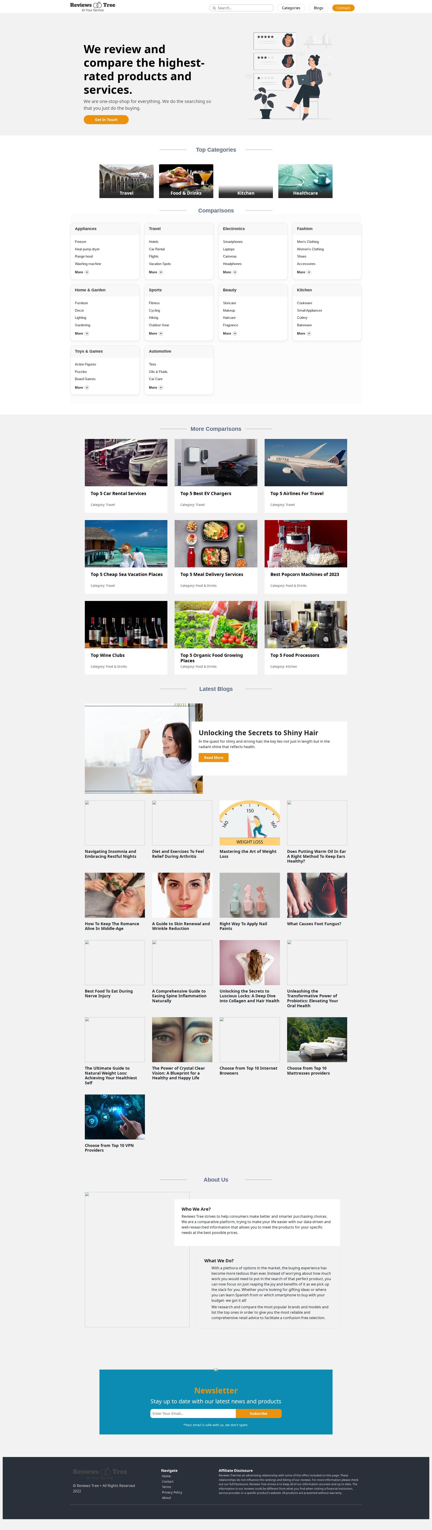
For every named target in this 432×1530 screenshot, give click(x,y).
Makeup (229, 310)
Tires (152, 364)
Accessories (306, 264)
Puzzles (81, 372)
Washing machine (88, 264)
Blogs (318, 7)
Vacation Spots (160, 264)
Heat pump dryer (87, 249)
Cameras (230, 256)
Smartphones (233, 242)
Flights (154, 256)
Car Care (155, 379)
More (81, 272)
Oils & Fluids (158, 372)
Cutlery (302, 318)
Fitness (154, 303)
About (166, 1498)
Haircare (229, 318)
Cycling (154, 310)
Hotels (153, 242)
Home (166, 1476)
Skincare (229, 303)
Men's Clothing (308, 242)
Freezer (80, 242)
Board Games (85, 379)
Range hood (84, 256)
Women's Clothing (310, 249)
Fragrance (230, 325)
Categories (291, 7)
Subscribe (258, 1413)
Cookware (304, 303)
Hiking (153, 318)
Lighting (80, 318)
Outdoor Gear (159, 325)
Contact (343, 7)
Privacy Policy (172, 1492)
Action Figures (85, 364)
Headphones (232, 264)
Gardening (82, 325)
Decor (79, 310)
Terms (166, 1487)
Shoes (301, 256)
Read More (213, 757)
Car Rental (157, 249)
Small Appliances (309, 310)
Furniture (81, 303)
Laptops (229, 249)
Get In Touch (106, 119)
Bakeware (304, 325)
